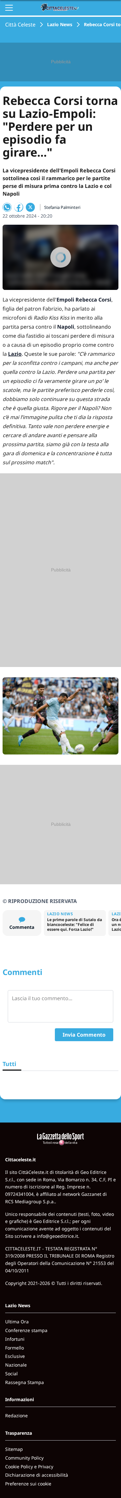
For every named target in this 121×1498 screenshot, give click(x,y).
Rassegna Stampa (24, 1382)
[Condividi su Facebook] (18, 207)
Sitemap (14, 1449)
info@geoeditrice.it (57, 1236)
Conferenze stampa (26, 1330)
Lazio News (59, 24)
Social (11, 1373)
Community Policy (24, 1458)
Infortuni (15, 1339)
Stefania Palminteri (62, 207)
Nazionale (16, 1365)
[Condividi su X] (30, 207)
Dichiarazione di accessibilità (36, 1475)
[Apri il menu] (9, 8)
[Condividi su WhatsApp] (7, 207)
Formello (14, 1348)
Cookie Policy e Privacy (29, 1466)
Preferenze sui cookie (28, 1484)
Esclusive (15, 1356)
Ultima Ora (17, 1321)
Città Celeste (20, 24)
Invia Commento (84, 1034)
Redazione (16, 1415)
